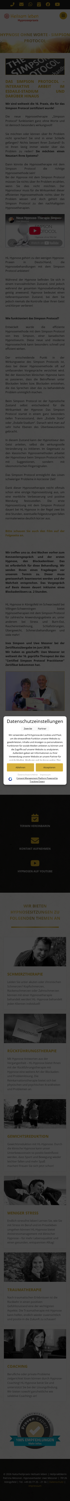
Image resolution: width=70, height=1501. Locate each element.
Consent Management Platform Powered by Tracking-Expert (37, 780)
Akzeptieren (49, 767)
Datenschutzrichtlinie (28, 774)
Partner (42, 728)
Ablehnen (20, 767)
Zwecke (28, 728)
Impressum (45, 774)
